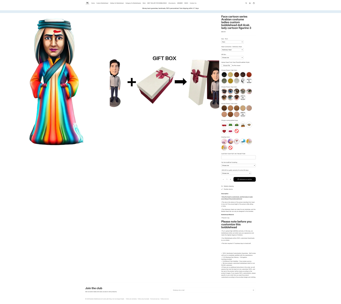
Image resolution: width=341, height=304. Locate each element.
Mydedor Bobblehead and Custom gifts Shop (100, 299)
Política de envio (165, 299)
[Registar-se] (253, 290)
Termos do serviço (154, 299)
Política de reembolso (131, 299)
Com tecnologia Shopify (118, 299)
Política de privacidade (143, 299)
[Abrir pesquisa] (246, 3)
